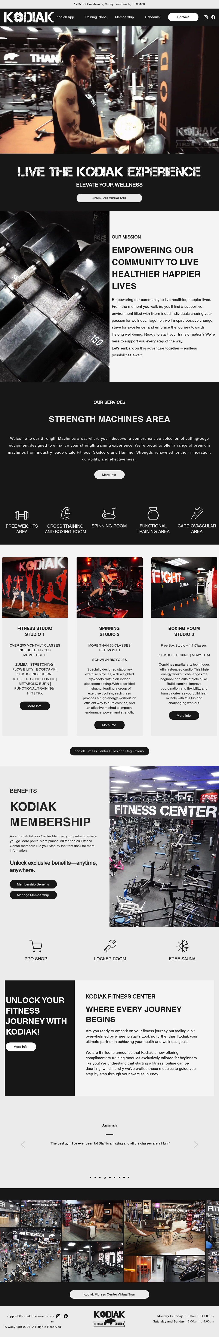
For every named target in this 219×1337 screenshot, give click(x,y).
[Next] (196, 1145)
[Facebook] (213, 17)
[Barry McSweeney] (110, 1178)
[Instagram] (206, 17)
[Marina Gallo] (128, 1177)
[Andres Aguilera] (95, 1177)
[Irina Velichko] (90, 1177)
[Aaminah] (104, 1177)
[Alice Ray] (100, 1177)
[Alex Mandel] (114, 1177)
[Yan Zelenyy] (119, 1177)
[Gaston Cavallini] (124, 1177)
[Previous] (23, 1145)
